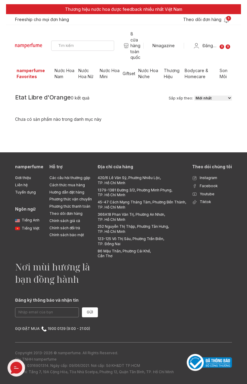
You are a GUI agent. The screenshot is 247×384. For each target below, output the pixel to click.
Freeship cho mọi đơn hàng (42, 19)
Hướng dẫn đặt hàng (66, 192)
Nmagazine (163, 45)
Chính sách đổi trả (64, 228)
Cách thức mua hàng (67, 185)
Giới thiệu (23, 177)
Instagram (208, 177)
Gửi (90, 312)
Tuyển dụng (25, 192)
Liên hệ (21, 185)
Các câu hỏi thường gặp (69, 177)
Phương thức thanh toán (69, 206)
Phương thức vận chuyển (70, 199)
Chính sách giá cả (64, 220)
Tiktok (205, 202)
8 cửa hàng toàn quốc (135, 45)
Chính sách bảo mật (66, 235)
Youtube (206, 194)
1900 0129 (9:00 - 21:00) (68, 328)
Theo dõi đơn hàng (66, 213)
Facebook (208, 186)
